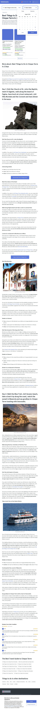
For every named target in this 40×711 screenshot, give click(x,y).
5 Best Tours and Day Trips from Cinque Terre (26, 661)
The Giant (14, 196)
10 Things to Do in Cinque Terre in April (8, 668)
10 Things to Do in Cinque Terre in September (24, 668)
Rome (8, 681)
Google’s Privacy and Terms (15, 705)
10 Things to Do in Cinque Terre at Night (24, 666)
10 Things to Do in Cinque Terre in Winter (24, 664)
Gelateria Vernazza (30, 385)
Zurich (29, 681)
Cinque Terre (5, 12)
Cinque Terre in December (7, 581)
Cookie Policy (6, 705)
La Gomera (33, 681)
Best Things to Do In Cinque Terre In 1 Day (9, 664)
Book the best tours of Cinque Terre (20, 177)
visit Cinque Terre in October (13, 304)
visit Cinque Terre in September (19, 152)
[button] (7, 42)
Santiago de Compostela (21, 681)
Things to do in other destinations (15, 679)
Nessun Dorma (17, 379)
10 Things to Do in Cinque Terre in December (9, 661)
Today (23, 11)
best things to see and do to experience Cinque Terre (18, 79)
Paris (11, 681)
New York (4, 681)
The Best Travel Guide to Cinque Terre (17, 659)
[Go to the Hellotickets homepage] (5, 2)
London (14, 681)
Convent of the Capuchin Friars (10, 349)
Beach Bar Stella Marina (23, 246)
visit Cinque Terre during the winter (20, 193)
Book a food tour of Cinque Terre (20, 257)
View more (20, 58)
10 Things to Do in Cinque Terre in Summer (21, 673)
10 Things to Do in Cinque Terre (7, 673)
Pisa (26, 681)
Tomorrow (32, 11)
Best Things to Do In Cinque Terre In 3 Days (9, 666)
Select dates (29, 7)
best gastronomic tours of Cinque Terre (24, 249)
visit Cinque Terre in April (17, 486)
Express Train (30, 553)
